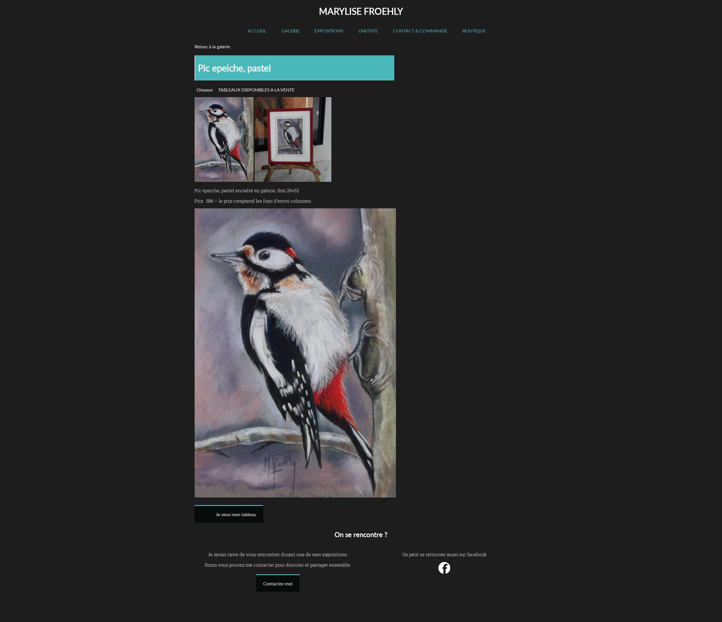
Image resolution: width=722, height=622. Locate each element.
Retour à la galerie (212, 46)
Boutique (474, 30)
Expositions (328, 30)
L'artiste (368, 30)
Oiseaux (205, 89)
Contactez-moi (277, 583)
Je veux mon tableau (236, 514)
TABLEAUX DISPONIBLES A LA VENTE (256, 89)
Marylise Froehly (361, 11)
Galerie (290, 30)
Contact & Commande (420, 30)
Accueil (257, 30)
